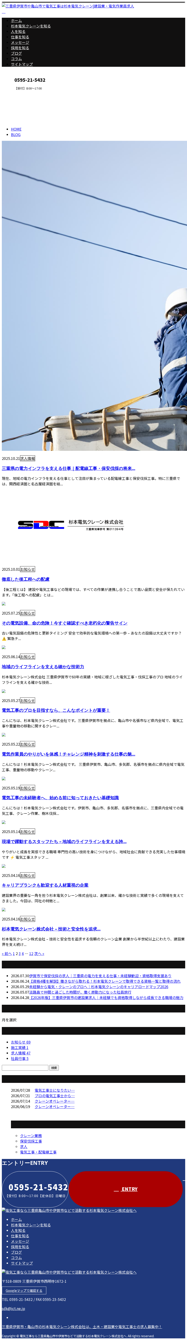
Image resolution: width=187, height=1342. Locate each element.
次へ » (39, 953)
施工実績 (20, 1047)
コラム (16, 58)
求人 (23, 1146)
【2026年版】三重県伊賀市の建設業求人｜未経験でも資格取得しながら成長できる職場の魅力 (106, 997)
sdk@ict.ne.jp (13, 1308)
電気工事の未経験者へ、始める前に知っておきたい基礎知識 (60, 797)
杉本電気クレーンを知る (31, 26)
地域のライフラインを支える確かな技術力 (43, 666)
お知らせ (27, 569)
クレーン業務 (31, 1135)
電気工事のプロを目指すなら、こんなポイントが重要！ (56, 710)
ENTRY (18, 93)
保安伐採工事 (31, 1141)
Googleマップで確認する (24, 1290)
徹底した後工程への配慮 (25, 579)
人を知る (18, 31)
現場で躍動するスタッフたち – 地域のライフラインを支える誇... (64, 841)
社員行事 (20, 1058)
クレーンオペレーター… (55, 1101)
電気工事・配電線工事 (38, 1152)
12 (31, 953)
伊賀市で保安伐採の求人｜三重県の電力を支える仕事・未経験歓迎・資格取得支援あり (100, 975)
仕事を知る (20, 37)
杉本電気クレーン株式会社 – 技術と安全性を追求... (51, 929)
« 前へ (7, 953)
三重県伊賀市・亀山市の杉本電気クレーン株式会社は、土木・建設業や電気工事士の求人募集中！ (82, 1326)
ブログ (16, 53)
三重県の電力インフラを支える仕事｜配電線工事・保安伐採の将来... (68, 468)
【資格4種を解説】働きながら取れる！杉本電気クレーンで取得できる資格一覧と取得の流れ (105, 981)
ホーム (16, 20)
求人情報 (27, 458)
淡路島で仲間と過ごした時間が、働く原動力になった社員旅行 (80, 992)
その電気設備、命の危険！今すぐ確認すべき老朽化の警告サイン (64, 623)
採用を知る (20, 47)
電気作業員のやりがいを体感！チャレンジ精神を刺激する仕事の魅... (68, 754)
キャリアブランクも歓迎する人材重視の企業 (45, 885)
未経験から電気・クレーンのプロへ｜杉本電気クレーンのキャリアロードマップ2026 (98, 986)
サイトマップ (22, 64)
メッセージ (20, 42)
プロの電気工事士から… (55, 1095)
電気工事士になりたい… (55, 1090)
